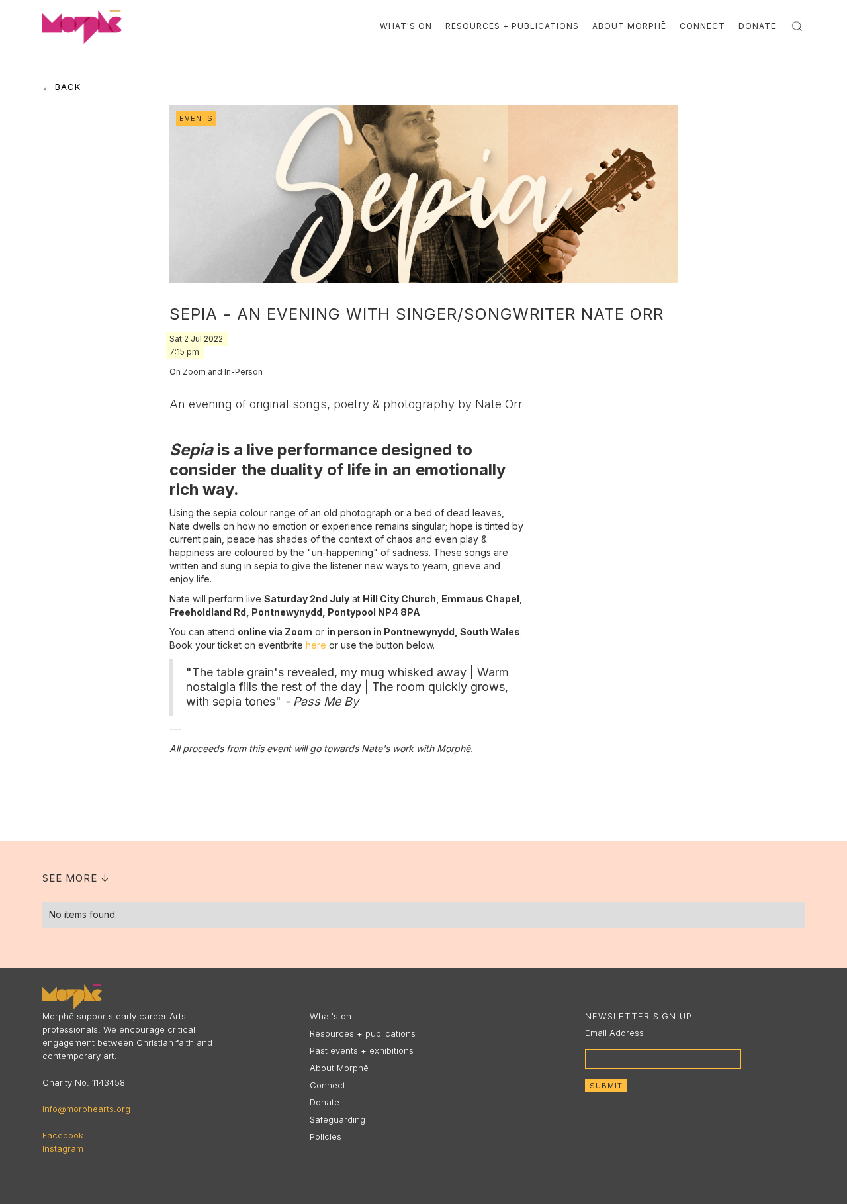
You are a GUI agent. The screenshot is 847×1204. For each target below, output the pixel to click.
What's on (330, 1016)
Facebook (62, 1135)
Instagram (62, 1148)
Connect (702, 26)
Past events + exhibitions (362, 1050)
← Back (61, 86)
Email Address (614, 1032)
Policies (325, 1136)
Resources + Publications (512, 26)
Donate (757, 26)
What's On (406, 26)
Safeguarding (337, 1119)
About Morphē (629, 26)
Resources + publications (363, 1033)
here (316, 645)
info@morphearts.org (86, 1108)
